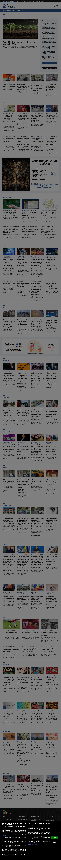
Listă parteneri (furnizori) (33, 844)
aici (12, 849)
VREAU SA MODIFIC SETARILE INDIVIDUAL (54, 842)
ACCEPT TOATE (54, 837)
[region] (30, 840)
